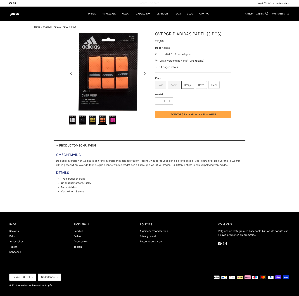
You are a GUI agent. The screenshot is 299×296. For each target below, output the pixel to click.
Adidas (166, 47)
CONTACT (205, 13)
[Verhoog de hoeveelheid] (170, 101)
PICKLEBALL (109, 13)
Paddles (78, 231)
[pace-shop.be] (15, 14)
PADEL (92, 13)
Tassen (13, 246)
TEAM (177, 13)
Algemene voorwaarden (154, 231)
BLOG (190, 13)
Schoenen (15, 251)
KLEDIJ (126, 13)
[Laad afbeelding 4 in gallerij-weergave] (108, 71)
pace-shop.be (24, 285)
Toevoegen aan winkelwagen (193, 114)
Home (37, 27)
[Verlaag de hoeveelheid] (158, 101)
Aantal (159, 94)
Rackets (14, 231)
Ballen (12, 236)
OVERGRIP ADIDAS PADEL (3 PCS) (59, 27)
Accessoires (16, 241)
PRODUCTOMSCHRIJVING (77, 145)
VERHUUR (162, 13)
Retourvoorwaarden (151, 241)
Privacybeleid (148, 236)
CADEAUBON (143, 13)
